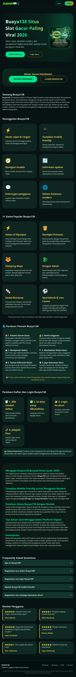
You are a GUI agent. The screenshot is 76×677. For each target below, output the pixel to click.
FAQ (62, 665)
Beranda (45, 665)
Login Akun (34, 54)
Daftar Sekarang (15, 54)
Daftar (69, 3)
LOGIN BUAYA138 (54, 79)
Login (59, 3)
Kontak (70, 665)
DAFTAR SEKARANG (23, 79)
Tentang (55, 665)
